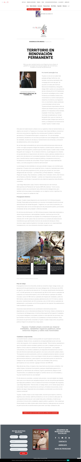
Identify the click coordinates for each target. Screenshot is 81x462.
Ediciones (65, 6)
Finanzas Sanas (46, 6)
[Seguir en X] (58, 437)
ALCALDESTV (60, 2)
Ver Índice (47, 9)
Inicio (27, 6)
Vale (68, 460)
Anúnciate (63, 445)
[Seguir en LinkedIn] (69, 437)
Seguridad (59, 6)
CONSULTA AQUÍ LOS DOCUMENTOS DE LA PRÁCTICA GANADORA (41, 413)
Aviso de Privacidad (63, 448)
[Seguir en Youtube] (62, 437)
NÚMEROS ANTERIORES (31, 2)
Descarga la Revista (33, 9)
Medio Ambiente (33, 6)
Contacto (63, 441)
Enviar (23, 453)
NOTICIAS (24, 2)
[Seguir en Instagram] (65, 437)
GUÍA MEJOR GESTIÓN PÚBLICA (51, 2)
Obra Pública (53, 6)
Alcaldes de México (37, 458)
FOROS (43, 2)
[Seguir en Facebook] (55, 437)
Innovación (40, 6)
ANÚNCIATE (67, 2)
